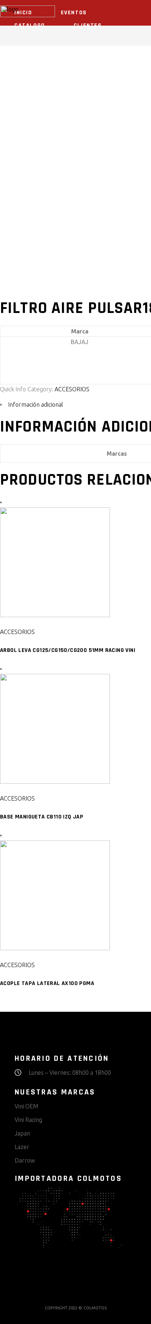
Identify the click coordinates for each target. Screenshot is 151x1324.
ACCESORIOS (72, 389)
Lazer (22, 1147)
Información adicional (35, 404)
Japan (22, 1133)
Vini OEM (26, 1106)
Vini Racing (28, 1119)
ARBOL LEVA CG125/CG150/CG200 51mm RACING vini (67, 650)
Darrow (25, 1160)
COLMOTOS (95, 1308)
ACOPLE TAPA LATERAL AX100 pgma (47, 983)
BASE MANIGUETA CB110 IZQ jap (41, 817)
